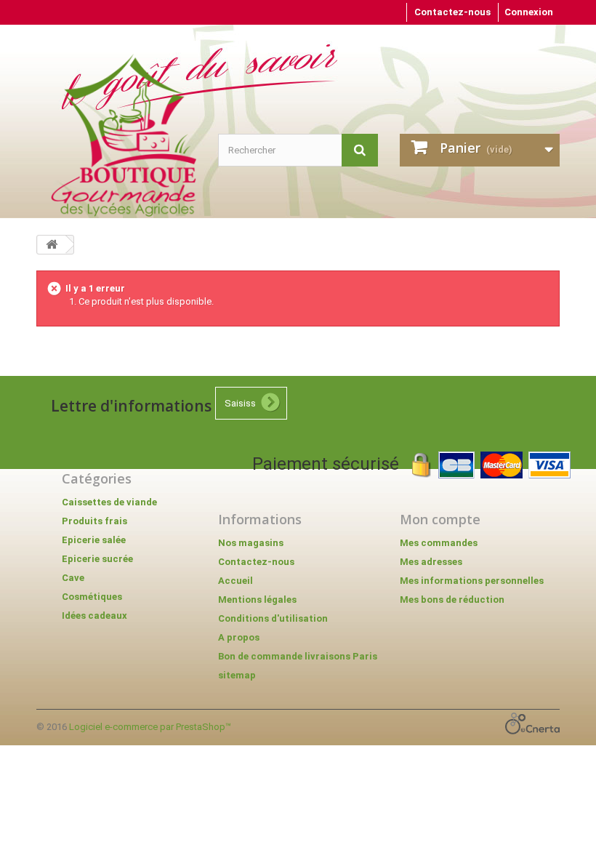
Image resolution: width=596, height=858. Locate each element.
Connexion (528, 12)
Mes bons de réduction (452, 599)
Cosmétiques (92, 596)
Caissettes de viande (109, 502)
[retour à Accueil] (51, 245)
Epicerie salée (94, 539)
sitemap (237, 675)
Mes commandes (439, 542)
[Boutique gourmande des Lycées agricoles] (123, 135)
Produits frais (94, 521)
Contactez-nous (452, 12)
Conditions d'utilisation (273, 618)
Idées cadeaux (94, 615)
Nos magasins (250, 542)
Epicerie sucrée (97, 558)
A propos (238, 637)
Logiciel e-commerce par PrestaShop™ (150, 726)
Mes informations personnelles (472, 580)
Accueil (235, 580)
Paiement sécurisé (332, 464)
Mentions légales (257, 599)
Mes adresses (431, 561)
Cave (73, 577)
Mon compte (440, 519)
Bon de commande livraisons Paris (297, 656)
